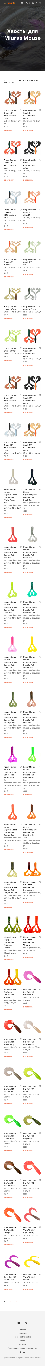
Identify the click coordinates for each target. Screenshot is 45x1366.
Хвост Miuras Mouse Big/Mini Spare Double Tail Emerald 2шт (30, 607)
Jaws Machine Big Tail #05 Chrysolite (29, 1136)
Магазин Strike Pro (22, 1337)
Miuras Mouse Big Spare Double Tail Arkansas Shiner (10, 942)
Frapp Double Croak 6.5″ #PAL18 (29, 212)
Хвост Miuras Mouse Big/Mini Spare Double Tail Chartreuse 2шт (30, 773)
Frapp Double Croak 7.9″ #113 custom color (29, 446)
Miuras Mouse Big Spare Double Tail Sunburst (10, 993)
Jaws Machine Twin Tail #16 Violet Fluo (10, 1277)
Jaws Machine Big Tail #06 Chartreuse (10, 1136)
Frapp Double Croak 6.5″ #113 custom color (29, 114)
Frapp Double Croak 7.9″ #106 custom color (10, 446)
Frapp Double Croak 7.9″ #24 (29, 307)
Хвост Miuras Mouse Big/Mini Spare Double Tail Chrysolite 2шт (10, 887)
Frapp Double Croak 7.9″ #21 (10, 349)
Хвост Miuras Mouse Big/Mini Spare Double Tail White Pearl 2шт (10, 496)
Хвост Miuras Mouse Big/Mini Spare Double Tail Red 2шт (10, 552)
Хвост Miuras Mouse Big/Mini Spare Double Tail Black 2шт (30, 494)
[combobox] (30, 80)
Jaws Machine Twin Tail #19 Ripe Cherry (29, 1230)
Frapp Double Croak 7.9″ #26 (10, 307)
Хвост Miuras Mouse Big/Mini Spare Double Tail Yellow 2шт (30, 662)
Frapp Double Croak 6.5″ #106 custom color (10, 214)
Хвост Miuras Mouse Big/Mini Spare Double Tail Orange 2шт (10, 829)
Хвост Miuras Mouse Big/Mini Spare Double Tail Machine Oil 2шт (30, 831)
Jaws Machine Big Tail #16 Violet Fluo (29, 992)
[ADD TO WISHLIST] (21, 110)
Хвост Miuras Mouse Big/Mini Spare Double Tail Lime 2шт (10, 607)
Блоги (22, 1340)
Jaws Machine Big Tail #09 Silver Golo (10, 1089)
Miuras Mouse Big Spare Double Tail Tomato (29, 941)
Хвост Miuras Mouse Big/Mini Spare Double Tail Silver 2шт (30, 552)
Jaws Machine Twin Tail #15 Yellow (29, 1277)
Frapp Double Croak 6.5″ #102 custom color (29, 164)
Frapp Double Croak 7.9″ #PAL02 (29, 262)
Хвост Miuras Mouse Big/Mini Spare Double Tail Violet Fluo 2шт (10, 773)
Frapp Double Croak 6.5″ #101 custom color (10, 164)
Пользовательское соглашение (22, 1348)
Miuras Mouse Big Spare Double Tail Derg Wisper (29, 886)
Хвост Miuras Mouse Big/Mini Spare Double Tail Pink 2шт (10, 662)
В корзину (9, 130)
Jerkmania (10, 1358)
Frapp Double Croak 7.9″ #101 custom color (29, 352)
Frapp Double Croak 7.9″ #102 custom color (29, 399)
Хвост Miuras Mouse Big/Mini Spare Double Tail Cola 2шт (30, 717)
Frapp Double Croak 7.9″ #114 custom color (10, 399)
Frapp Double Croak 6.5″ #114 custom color (10, 114)
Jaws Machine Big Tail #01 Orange (10, 1230)
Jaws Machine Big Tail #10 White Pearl (29, 1042)
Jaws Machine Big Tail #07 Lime (29, 1089)
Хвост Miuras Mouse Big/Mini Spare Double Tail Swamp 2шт (10, 717)
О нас (22, 1352)
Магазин (22, 1333)
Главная (22, 1329)
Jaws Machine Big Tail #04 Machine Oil (10, 1183)
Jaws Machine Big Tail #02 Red (29, 1183)
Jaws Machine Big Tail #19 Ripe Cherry (10, 1042)
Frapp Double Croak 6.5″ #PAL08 (10, 262)
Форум (22, 1344)
